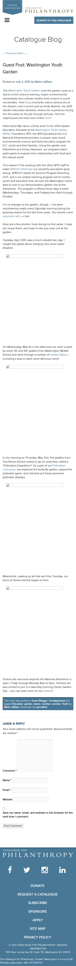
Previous (10, 53)
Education (17, 703)
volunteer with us (13, 216)
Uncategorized (57, 700)
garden (28, 703)
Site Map (37, 929)
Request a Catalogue (37, 894)
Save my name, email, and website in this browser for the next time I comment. (38, 814)
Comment (9, 770)
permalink (42, 707)
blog (28, 102)
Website (8, 799)
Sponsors (37, 911)
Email (7, 790)
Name (7, 780)
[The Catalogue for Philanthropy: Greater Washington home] (38, 853)
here (47, 118)
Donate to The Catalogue (54, 20)
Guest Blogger (40, 700)
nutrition (46, 703)
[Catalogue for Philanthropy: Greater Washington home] (38, 7)
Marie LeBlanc (43, 82)
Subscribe (37, 903)
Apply (38, 920)
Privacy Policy (37, 937)
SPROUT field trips (21, 169)
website (48, 691)
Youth (65, 703)
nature (36, 703)
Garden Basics (59, 354)
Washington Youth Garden (24, 90)
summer (56, 703)
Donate (38, 886)
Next (22, 53)
